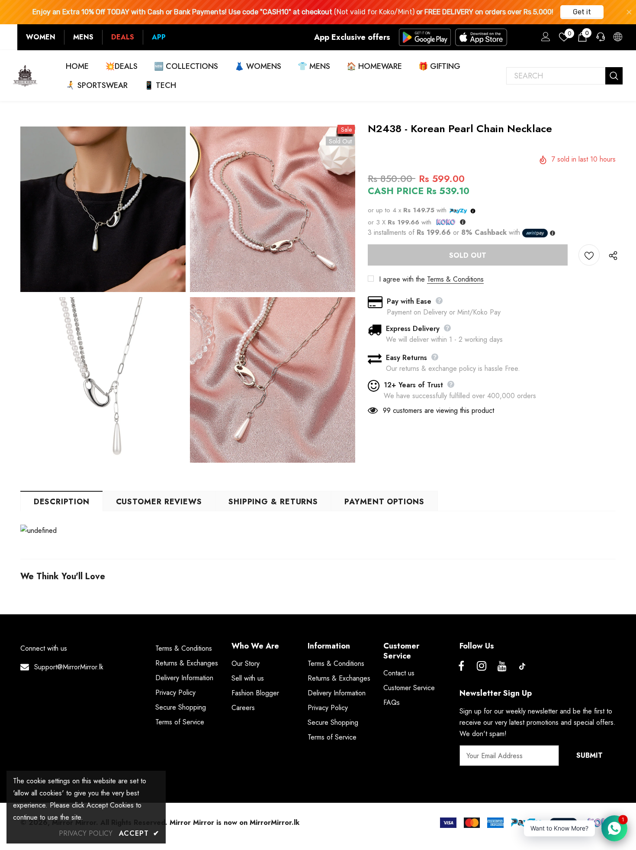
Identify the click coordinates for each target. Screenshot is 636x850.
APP (159, 37)
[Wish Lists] (589, 255)
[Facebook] (461, 666)
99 (387, 410)
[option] (103, 295)
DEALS (122, 37)
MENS (83, 37)
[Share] (611, 255)
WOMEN (40, 37)
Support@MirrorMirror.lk (68, 667)
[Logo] (25, 75)
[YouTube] (502, 666)
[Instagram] (481, 666)
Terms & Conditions (455, 279)
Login (544, 39)
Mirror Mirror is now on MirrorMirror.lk (234, 822)
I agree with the (402, 279)
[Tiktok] (522, 666)
